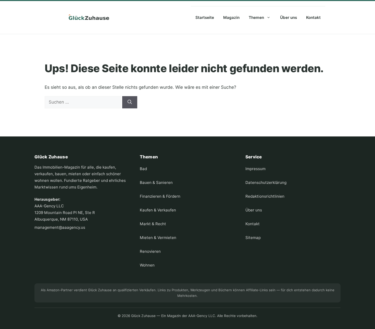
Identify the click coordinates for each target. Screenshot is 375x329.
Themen (256, 17)
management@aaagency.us (59, 227)
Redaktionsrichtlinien (264, 196)
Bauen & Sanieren (156, 182)
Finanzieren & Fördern (160, 196)
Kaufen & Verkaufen (158, 210)
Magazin (231, 17)
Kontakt (313, 17)
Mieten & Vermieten (158, 237)
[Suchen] (129, 102)
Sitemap (253, 237)
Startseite (204, 17)
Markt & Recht (153, 223)
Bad (143, 168)
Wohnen (147, 265)
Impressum (255, 168)
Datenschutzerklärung (265, 182)
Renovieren (150, 251)
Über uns (288, 17)
